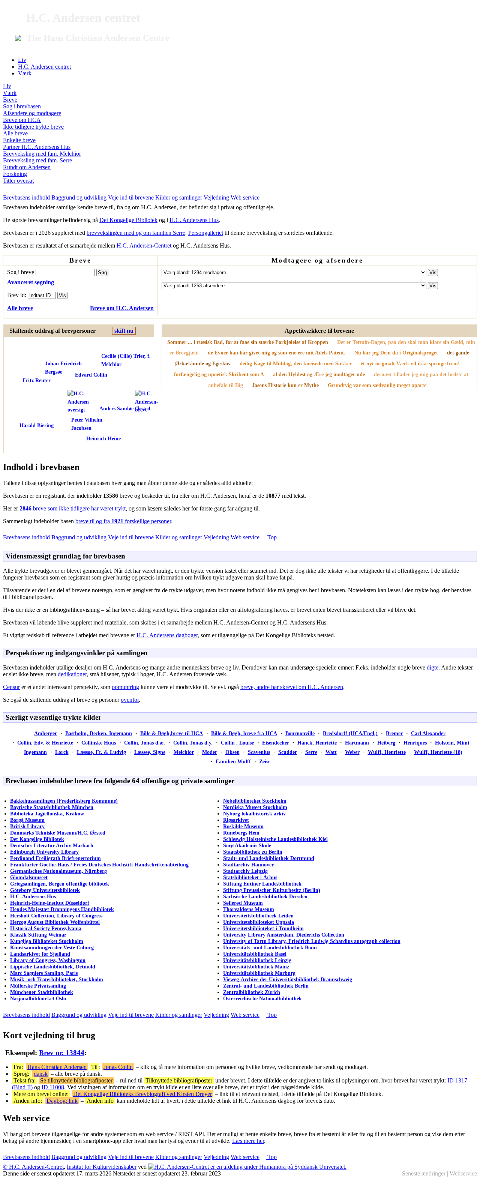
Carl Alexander (428, 733)
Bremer (394, 733)
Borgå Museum (27, 820)
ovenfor (130, 700)
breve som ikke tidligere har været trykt (73, 508)
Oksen (232, 752)
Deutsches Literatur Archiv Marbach (51, 845)
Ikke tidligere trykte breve (33, 126)
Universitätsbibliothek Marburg (259, 973)
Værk (25, 73)
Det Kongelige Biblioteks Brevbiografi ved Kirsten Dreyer (142, 1094)
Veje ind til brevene (131, 197)
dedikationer (72, 674)
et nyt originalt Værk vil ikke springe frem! (410, 363)
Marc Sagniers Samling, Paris (44, 973)
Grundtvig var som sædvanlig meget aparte (377, 385)
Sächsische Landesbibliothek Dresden (265, 896)
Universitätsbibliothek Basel (254, 954)
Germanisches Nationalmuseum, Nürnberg (58, 871)
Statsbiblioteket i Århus (250, 877)
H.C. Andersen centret (44, 66)
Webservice (463, 1173)
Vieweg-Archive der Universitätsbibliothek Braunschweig (287, 979)
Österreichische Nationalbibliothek (262, 998)
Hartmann (357, 743)
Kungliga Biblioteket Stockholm (46, 941)
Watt (331, 752)
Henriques (415, 743)
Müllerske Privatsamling (38, 986)
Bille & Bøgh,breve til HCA (171, 733)
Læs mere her (248, 1141)
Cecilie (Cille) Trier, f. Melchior (126, 360)
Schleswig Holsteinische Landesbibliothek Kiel (275, 839)
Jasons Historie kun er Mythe (285, 385)
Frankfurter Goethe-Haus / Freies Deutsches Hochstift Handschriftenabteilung (99, 865)
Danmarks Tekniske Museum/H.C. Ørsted (57, 833)
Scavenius (259, 752)
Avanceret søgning (30, 282)
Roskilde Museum (243, 826)
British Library (27, 826)
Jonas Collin (118, 1067)
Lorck (62, 752)
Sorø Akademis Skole (247, 845)
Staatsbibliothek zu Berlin (252, 852)
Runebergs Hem (241, 833)
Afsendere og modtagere (32, 113)
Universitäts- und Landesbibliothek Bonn (270, 947)
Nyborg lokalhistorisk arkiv (254, 814)
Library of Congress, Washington (48, 960)
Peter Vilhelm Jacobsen (86, 424)
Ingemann (35, 752)
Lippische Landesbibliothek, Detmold (52, 967)
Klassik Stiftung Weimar (38, 935)
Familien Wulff (233, 761)
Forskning (15, 174)
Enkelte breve (19, 140)
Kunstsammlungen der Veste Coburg (52, 947)
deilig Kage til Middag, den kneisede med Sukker (296, 363)
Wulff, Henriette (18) (438, 752)
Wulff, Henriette (387, 752)
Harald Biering (37, 425)
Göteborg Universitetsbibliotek (45, 890)
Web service (245, 197)
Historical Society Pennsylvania (45, 928)
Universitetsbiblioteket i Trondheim (263, 928)
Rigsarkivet (236, 820)
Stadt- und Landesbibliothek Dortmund (268, 858)
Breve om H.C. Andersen (122, 308)
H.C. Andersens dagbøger (167, 635)
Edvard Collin (91, 375)
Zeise (264, 761)
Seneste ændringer (424, 1173)
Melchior (184, 752)
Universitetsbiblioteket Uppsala (258, 922)
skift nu (124, 330)
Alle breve (15, 133)
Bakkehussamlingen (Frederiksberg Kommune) (64, 801)
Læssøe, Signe (149, 752)
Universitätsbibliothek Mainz (256, 967)
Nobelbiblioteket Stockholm (254, 801)
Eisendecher (275, 743)
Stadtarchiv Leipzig (245, 871)
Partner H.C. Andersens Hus (36, 147)
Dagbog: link (62, 1100)
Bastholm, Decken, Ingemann (98, 733)
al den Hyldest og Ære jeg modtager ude (319, 374)
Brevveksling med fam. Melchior (42, 153)
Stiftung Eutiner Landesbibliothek (262, 884)
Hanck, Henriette (317, 743)
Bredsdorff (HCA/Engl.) (350, 733)
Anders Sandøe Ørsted (124, 408)
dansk (41, 1073)
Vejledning (216, 197)
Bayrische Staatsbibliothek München (51, 807)
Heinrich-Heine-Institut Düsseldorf (49, 903)
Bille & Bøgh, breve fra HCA (244, 733)
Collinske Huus (98, 743)
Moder (209, 752)
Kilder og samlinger (178, 197)
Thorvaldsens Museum (248, 909)
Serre (311, 752)
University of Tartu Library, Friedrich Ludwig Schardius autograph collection (311, 941)
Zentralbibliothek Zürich (251, 992)
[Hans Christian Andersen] (86, 402)
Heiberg (386, 743)
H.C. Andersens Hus (194, 220)
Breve (10, 99)
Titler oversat (18, 180)
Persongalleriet (205, 233)
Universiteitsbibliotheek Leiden (258, 916)
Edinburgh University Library (44, 852)
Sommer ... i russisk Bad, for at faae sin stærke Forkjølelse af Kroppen (247, 342)
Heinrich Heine (103, 438)
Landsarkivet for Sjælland (40, 954)
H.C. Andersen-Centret (144, 245)
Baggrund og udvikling (78, 197)
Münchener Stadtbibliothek (41, 992)
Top (271, 537)
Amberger (45, 733)
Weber (352, 752)
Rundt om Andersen (27, 167)
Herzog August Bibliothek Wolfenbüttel (55, 922)
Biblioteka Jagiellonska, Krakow (47, 814)
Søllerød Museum (243, 903)
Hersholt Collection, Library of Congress (56, 916)
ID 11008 (53, 1087)
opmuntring (125, 687)
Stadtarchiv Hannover (248, 865)
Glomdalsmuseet (29, 877)
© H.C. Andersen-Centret (33, 1166)
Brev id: (17, 295)
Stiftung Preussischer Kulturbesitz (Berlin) (271, 890)
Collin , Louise (237, 743)
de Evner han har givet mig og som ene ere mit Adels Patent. (276, 353)
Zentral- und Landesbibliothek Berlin (266, 986)
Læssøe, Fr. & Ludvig (101, 752)
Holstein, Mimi (452, 743)
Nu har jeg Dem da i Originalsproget (396, 353)
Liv (22, 60)
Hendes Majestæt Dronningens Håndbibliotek (62, 909)
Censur (11, 687)
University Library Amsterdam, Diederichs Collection (283, 935)
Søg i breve (21, 272)
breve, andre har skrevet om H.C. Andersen (291, 687)
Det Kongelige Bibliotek (128, 220)
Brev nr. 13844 (61, 1053)
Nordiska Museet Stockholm (255, 807)
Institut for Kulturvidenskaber (101, 1166)
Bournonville (300, 733)
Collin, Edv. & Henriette (45, 743)
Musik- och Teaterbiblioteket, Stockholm (56, 979)
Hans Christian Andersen (57, 1067)
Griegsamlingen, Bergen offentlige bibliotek (59, 884)
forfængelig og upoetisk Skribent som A (219, 374)
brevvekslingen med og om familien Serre (136, 233)
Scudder (287, 752)
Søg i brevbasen (22, 106)
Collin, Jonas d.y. (193, 743)
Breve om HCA (22, 120)
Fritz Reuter (36, 380)
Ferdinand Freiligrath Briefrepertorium (55, 858)
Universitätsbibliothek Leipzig (257, 960)
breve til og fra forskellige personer (123, 521)
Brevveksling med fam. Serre (37, 160)
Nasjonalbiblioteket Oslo (38, 998)
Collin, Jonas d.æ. (144, 743)
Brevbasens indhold (26, 197)
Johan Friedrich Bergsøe (63, 367)
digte (432, 667)
